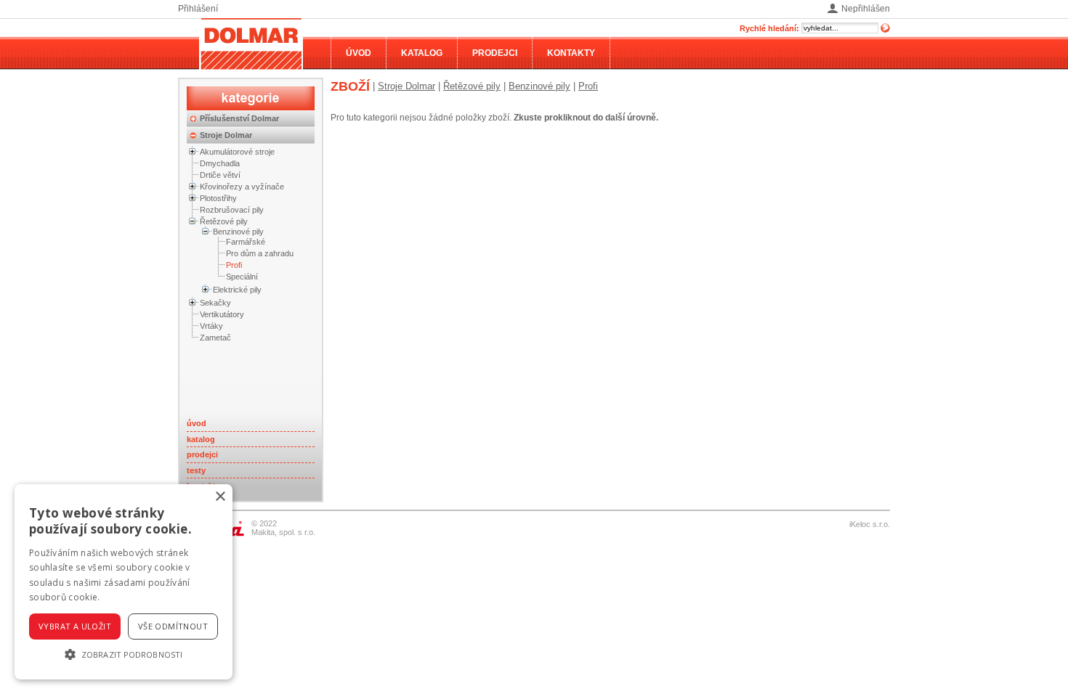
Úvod (358, 53)
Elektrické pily (237, 289)
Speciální (242, 276)
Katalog (421, 53)
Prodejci (494, 53)
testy (196, 470)
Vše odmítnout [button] (173, 626)
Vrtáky (211, 326)
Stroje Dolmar (226, 135)
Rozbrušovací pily (232, 209)
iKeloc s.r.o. (869, 524)
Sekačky (215, 302)
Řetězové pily (224, 221)
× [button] (219, 496)
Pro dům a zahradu (260, 253)
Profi (234, 265)
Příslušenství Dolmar (239, 118)
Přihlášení (198, 9)
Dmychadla (220, 163)
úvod (196, 423)
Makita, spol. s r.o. (283, 532)
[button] (123, 654)
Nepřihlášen (865, 9)
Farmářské (245, 241)
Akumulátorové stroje (237, 151)
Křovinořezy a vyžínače (242, 186)
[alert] (123, 581)
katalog (201, 439)
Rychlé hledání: (769, 28)
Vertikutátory (222, 314)
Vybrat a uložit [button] (75, 626)
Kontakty (571, 53)
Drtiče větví (220, 175)
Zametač (215, 337)
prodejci (202, 454)
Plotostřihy (218, 198)
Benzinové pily (238, 231)
